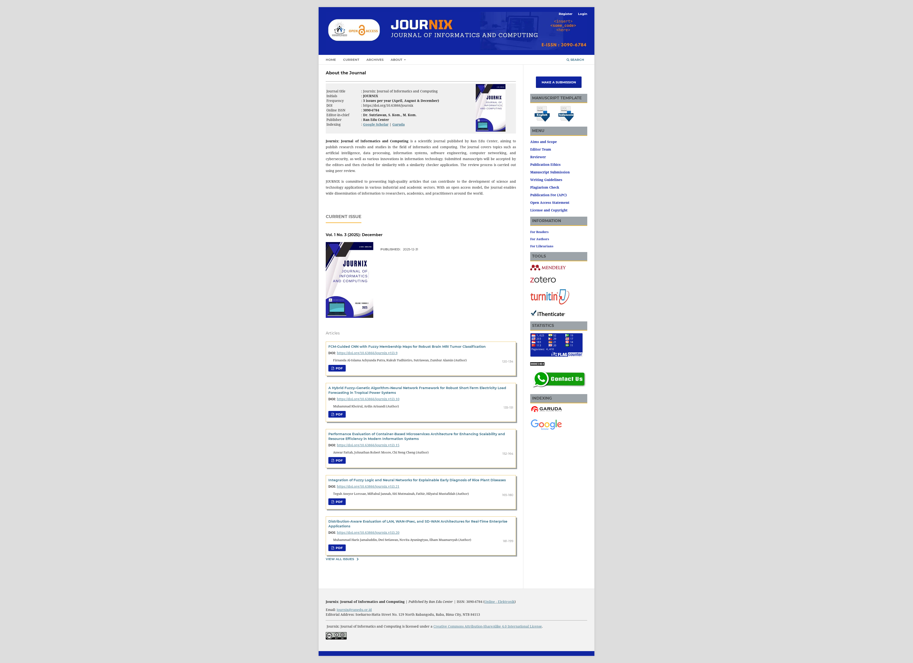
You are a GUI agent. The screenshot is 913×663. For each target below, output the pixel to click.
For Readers (539, 232)
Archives (375, 60)
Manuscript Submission (550, 172)
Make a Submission (559, 82)
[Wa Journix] (558, 388)
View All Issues (340, 559)
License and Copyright (549, 210)
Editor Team (540, 149)
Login (582, 14)
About (397, 60)
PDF (339, 368)
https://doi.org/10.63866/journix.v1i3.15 (368, 445)
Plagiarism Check (544, 187)
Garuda (398, 124)
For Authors (539, 239)
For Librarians (541, 246)
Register (566, 14)
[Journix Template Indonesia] (566, 121)
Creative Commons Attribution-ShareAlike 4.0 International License (487, 626)
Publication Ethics (545, 164)
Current (351, 60)
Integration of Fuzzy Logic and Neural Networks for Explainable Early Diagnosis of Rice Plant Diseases (417, 480)
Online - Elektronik (500, 601)
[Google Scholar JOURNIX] (546, 429)
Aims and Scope (543, 141)
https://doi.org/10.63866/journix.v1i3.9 (367, 353)
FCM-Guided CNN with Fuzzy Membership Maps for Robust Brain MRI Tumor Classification (407, 346)
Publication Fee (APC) (548, 195)
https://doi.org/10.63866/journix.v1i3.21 (368, 486)
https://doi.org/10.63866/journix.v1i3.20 (368, 532)
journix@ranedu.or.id (354, 609)
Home (331, 60)
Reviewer (538, 157)
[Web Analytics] (537, 364)
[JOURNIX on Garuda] (546, 412)
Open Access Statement (549, 202)
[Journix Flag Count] (556, 355)
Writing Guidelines (546, 179)
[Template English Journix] (542, 121)
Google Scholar (376, 124)
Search (576, 60)
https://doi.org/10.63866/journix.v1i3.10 (368, 399)
